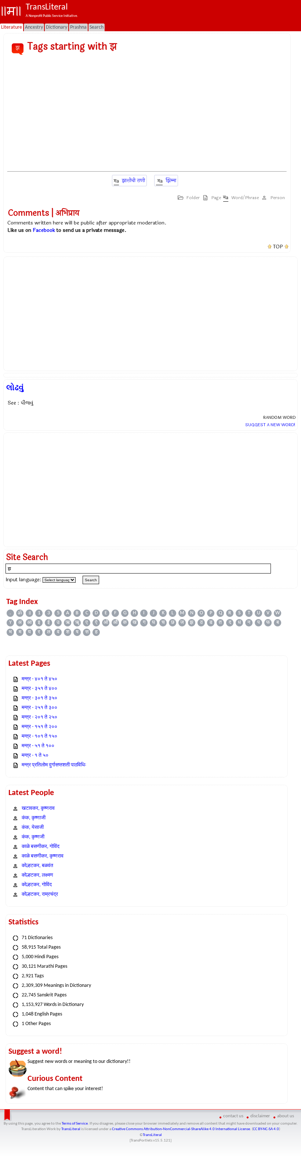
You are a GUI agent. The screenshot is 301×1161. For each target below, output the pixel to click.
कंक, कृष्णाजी (34, 818)
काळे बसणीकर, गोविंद (40, 846)
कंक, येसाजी (33, 827)
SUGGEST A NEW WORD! (270, 424)
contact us (233, 1116)
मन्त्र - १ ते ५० (35, 755)
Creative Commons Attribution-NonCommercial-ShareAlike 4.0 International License (181, 1129)
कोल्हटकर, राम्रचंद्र (40, 894)
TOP (278, 247)
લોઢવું (15, 387)
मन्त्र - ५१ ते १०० (38, 746)
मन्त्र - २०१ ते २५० (39, 717)
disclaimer (260, 1116)
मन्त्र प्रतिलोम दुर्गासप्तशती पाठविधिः (54, 765)
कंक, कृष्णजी (33, 837)
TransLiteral (70, 1129)
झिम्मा (171, 180)
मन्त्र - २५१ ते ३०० (39, 708)
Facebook (44, 230)
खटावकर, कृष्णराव (38, 808)
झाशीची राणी (133, 180)
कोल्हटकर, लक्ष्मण (37, 875)
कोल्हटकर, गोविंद (37, 885)
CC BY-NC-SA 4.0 (266, 1129)
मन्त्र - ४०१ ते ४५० (39, 679)
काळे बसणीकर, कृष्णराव (43, 856)
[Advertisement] (147, 113)
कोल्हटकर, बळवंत (37, 866)
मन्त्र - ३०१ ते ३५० (39, 698)
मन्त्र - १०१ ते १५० (39, 736)
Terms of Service (75, 1124)
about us (285, 1116)
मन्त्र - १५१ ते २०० (39, 727)
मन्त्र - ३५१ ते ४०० (39, 688)
